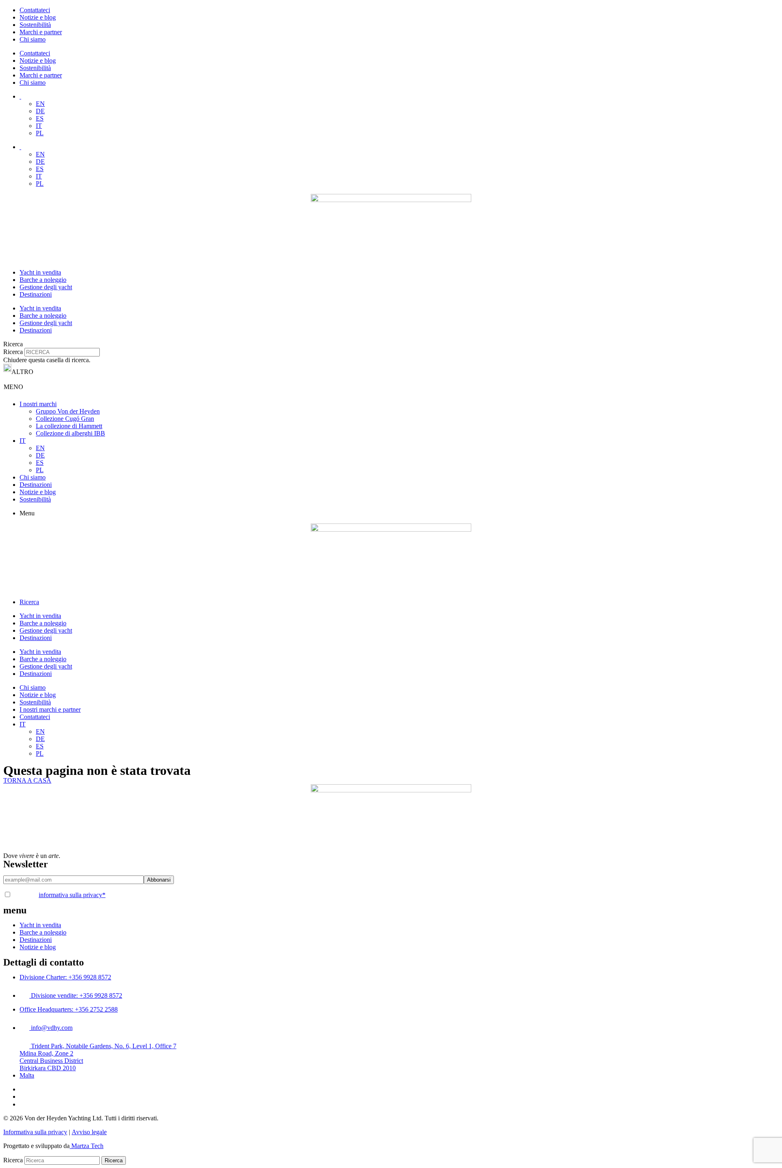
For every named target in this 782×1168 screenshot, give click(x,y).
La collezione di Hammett (69, 425)
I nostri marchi (38, 403)
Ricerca (13, 351)
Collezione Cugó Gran (65, 418)
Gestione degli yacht (46, 287)
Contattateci (35, 10)
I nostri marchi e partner (50, 709)
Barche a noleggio (43, 279)
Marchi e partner (41, 32)
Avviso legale (89, 1131)
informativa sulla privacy (72, 894)
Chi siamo (33, 39)
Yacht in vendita (40, 272)
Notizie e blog (38, 17)
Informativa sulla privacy (35, 1131)
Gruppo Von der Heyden (68, 411)
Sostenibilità (35, 24)
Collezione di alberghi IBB (70, 433)
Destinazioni (36, 294)
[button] (391, 344)
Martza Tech (86, 1145)
